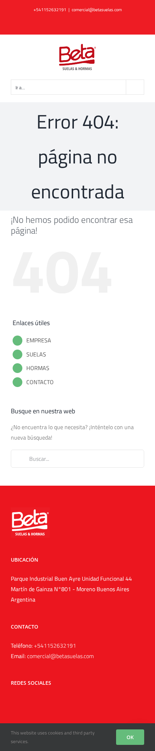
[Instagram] (23, 702)
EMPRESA (38, 340)
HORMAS (37, 368)
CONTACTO (40, 382)
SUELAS (36, 354)
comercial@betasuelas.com (97, 9)
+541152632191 (55, 645)
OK (130, 737)
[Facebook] (13, 702)
